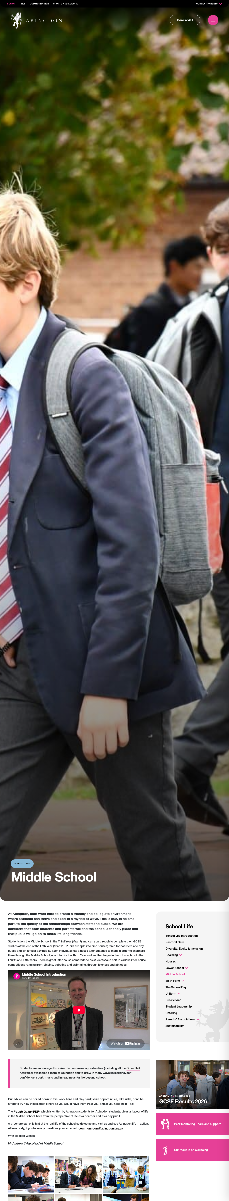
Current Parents (207, 4)
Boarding (171, 955)
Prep (23, 4)
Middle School (175, 974)
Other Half (133, 1068)
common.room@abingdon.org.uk (101, 1128)
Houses (170, 961)
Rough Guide (23, 1111)
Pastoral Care (174, 942)
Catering (171, 1013)
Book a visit (185, 20)
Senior (11, 4)
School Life (179, 926)
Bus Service (173, 1000)
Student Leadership (178, 1006)
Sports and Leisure (65, 4)
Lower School (174, 968)
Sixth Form (172, 980)
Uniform (170, 993)
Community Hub (39, 4)
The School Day (175, 987)
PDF (36, 1111)
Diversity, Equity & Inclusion (184, 948)
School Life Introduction (181, 935)
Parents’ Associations (180, 1019)
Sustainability (174, 1026)
